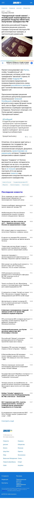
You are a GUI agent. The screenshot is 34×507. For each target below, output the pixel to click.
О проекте (5, 476)
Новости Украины (15, 184)
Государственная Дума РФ (20, 182)
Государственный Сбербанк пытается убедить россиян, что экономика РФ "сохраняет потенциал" (15, 375)
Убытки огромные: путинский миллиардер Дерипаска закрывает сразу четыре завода (15, 366)
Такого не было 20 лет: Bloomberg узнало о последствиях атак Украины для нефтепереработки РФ (15, 285)
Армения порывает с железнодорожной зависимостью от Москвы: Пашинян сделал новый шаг (15, 256)
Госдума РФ (17, 79)
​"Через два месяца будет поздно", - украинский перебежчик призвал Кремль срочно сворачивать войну (15, 248)
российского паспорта (20, 85)
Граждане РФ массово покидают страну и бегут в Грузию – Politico (14, 348)
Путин (26, 70)
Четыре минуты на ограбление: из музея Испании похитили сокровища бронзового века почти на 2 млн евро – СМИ (16, 385)
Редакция (5, 479)
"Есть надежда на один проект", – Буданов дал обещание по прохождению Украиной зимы (14, 198)
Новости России (6, 182)
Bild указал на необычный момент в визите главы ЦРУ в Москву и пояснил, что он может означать (15, 265)
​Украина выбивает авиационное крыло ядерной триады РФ (14, 206)
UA (31, 3)
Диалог (3, 11)
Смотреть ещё (8, 421)
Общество (5, 184)
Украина (8, 11)
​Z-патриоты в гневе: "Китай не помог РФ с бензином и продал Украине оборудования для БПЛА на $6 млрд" (15, 294)
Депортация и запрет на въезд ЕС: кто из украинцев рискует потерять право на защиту (15, 302)
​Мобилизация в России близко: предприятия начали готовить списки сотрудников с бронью (13, 214)
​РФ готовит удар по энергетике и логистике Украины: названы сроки (15, 231)
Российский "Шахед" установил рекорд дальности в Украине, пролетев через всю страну (13, 340)
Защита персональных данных (21, 484)
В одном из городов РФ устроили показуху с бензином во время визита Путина (16, 239)
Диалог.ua (4, 490)
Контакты (5, 483)
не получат (10, 169)
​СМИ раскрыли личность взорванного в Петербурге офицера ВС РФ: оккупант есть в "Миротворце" (15, 275)
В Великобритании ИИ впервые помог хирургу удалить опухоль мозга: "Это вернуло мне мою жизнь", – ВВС (15, 357)
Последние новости (12, 192)
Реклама (19, 476)
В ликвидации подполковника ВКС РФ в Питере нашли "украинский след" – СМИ (15, 414)
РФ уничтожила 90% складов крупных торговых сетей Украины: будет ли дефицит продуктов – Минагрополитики (16, 321)
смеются (14, 173)
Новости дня (25, 184)
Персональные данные (21, 480)
